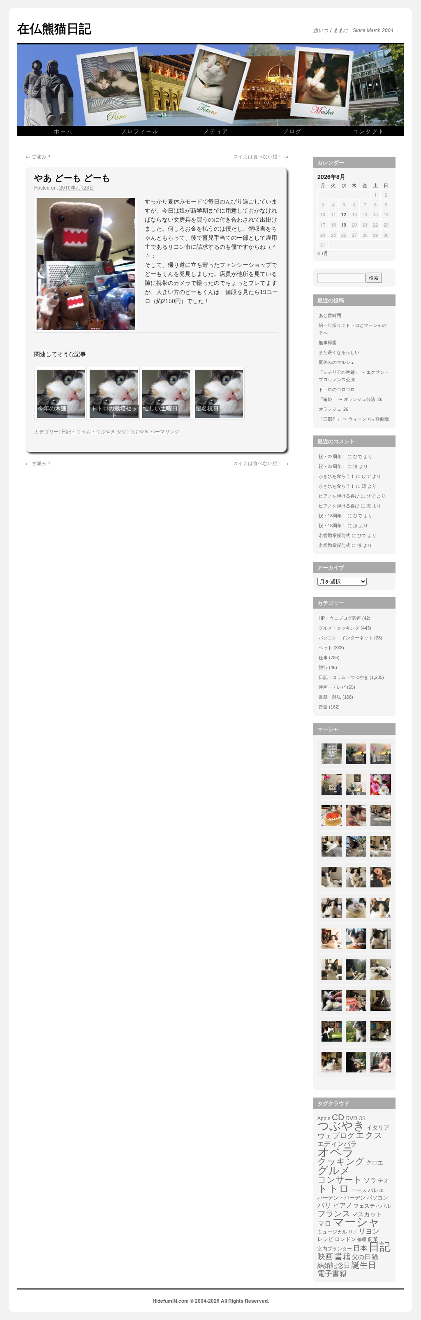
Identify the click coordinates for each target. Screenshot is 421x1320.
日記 (379, 1247)
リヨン (369, 1231)
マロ (324, 1223)
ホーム (63, 131)
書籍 (342, 1256)
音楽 (323, 706)
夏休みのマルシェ (337, 362)
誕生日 (364, 1265)
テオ (383, 1181)
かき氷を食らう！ (337, 476)
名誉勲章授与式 (334, 535)
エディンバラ (337, 1143)
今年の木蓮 (52, 408)
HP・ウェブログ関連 (340, 618)
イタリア (377, 1127)
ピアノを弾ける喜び (339, 495)
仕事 (323, 657)
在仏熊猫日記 (54, 28)
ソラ (370, 1180)
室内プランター (334, 1248)
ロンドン (345, 1239)
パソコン (377, 1198)
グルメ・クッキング (339, 627)
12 (343, 214)
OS (362, 1118)
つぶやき (139, 431)
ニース (359, 1190)
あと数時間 (330, 315)
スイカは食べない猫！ (261, 156)
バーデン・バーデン (341, 1198)
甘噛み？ (38, 156)
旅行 (323, 667)
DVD (351, 1118)
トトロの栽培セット (114, 412)
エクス (369, 1135)
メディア (216, 131)
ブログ (292, 131)
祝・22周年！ (332, 456)
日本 (360, 1248)
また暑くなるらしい (339, 352)
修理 (361, 1239)
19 (343, 225)
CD (338, 1117)
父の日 (361, 1256)
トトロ (333, 1188)
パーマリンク (165, 431)
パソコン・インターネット (346, 637)
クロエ (374, 1163)
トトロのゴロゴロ (337, 389)
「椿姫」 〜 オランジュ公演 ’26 (350, 399)
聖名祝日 (207, 408)
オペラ (335, 1152)
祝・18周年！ (332, 515)
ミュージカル (332, 1232)
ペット (325, 647)
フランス (333, 1213)
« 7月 (322, 253)
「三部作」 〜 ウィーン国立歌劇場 (354, 419)
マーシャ (356, 1222)
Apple (324, 1118)
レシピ (325, 1239)
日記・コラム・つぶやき (88, 431)
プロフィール (139, 131)
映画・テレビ (332, 687)
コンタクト (369, 131)
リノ (352, 1232)
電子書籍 (332, 1273)
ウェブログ (335, 1135)
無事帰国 (328, 342)
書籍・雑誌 (330, 697)
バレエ (376, 1190)
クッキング (341, 1161)
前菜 (373, 1239)
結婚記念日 (333, 1265)
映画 (325, 1256)
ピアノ (342, 1205)
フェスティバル (372, 1206)
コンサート (339, 1179)
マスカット (367, 1214)
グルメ (334, 1170)
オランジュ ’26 (333, 409)
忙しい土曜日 (160, 408)
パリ (324, 1205)
